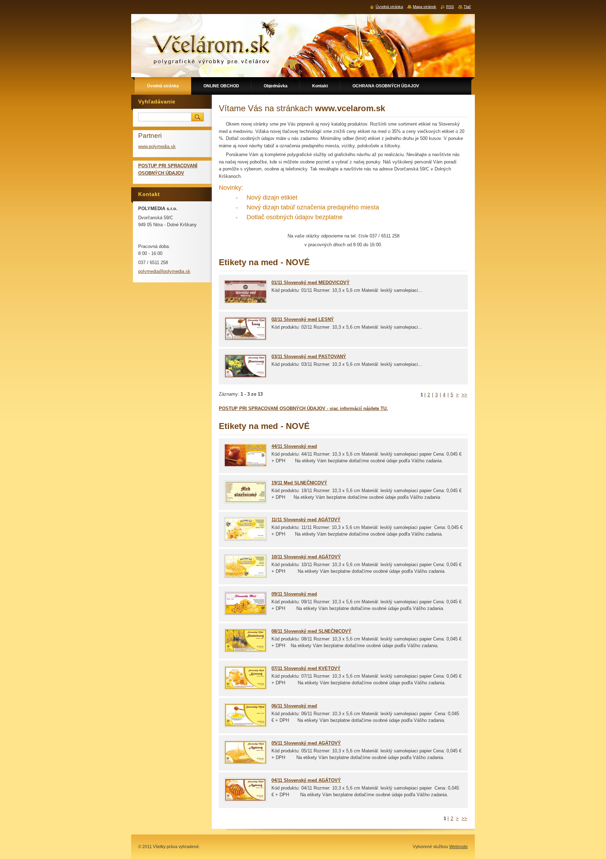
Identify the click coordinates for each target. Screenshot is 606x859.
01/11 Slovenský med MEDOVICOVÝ (310, 282)
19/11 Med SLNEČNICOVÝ (299, 482)
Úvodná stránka (389, 7)
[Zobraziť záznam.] (245, 301)
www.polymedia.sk (157, 146)
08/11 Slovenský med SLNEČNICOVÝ (311, 631)
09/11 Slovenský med (294, 594)
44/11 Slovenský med (294, 446)
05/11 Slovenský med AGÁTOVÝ (306, 743)
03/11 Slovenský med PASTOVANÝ (308, 356)
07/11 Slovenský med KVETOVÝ (306, 668)
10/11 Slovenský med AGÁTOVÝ (306, 556)
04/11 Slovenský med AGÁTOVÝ (306, 780)
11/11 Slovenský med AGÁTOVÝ (306, 519)
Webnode (458, 847)
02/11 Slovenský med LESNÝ (302, 319)
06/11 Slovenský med (294, 706)
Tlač (467, 7)
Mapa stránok (424, 7)
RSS (450, 7)
